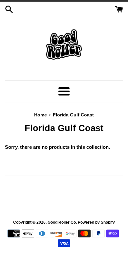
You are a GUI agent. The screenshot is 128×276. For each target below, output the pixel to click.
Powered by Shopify (96, 222)
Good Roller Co (62, 222)
